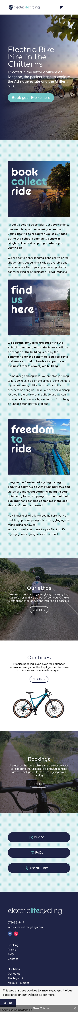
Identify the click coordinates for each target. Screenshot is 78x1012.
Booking (13, 945)
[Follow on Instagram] (16, 933)
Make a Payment (18, 983)
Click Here (39, 609)
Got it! (8, 1003)
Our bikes (14, 969)
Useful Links (39, 868)
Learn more (47, 995)
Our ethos (14, 973)
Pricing (39, 837)
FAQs (39, 852)
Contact (13, 959)
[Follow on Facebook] (10, 933)
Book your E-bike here (31, 97)
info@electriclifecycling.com (25, 927)
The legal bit (15, 978)
